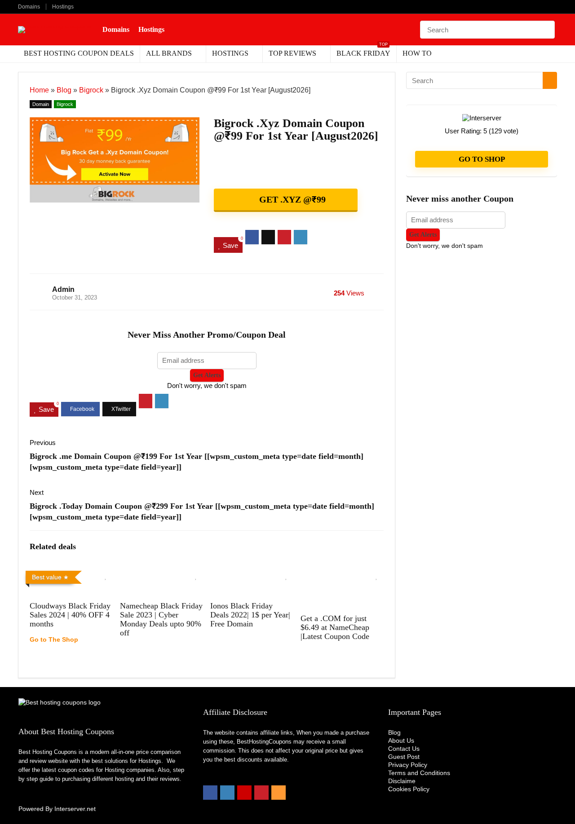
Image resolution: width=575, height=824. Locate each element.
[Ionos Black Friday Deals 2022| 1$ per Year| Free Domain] (251, 573)
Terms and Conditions (419, 772)
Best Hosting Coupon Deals (79, 53)
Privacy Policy (407, 764)
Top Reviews (292, 53)
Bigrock (91, 90)
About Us (401, 740)
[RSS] (278, 792)
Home (39, 90)
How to (417, 53)
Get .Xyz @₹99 (291, 199)
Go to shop (482, 159)
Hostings (63, 7)
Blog (64, 90)
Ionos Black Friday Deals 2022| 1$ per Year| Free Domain (250, 614)
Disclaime (402, 780)
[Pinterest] (261, 792)
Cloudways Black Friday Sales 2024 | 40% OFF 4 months (70, 614)
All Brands (169, 53)
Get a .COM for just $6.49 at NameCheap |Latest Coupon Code (335, 627)
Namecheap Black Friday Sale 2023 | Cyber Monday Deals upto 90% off (161, 619)
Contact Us (404, 748)
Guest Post (404, 756)
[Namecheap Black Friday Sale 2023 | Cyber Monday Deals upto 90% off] (161, 573)
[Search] (547, 30)
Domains (29, 7)
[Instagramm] (227, 792)
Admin (63, 289)
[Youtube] (244, 792)
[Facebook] (210, 792)
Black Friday (363, 51)
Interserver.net (75, 808)
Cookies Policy (408, 789)
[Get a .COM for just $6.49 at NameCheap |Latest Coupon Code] (342, 573)
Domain (40, 104)
